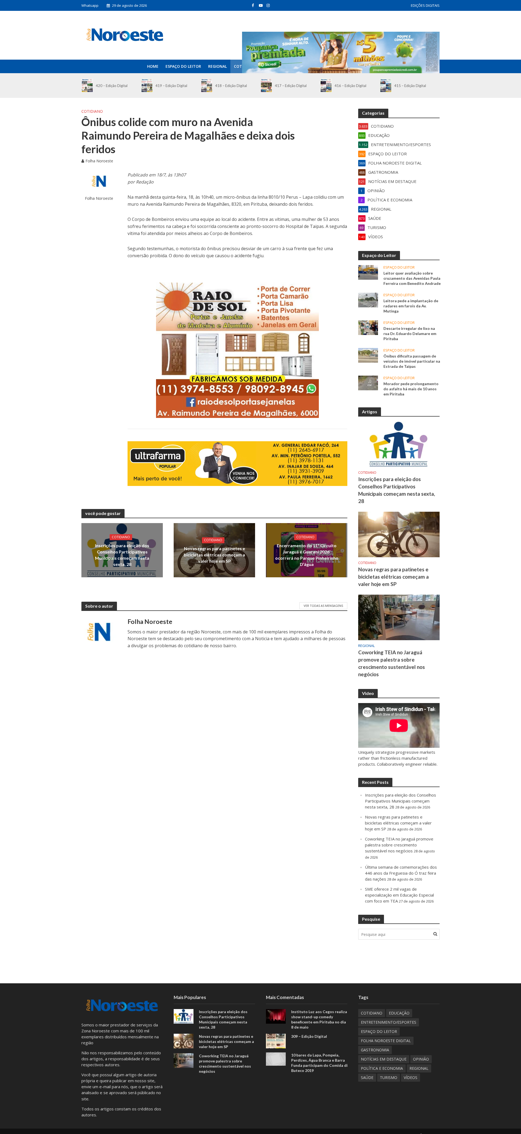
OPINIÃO (421, 1059)
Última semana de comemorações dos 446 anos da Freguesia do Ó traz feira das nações (401, 873)
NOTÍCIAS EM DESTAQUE (383, 1059)
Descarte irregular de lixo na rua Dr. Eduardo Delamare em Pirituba (409, 333)
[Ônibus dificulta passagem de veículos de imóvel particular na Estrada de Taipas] (368, 354)
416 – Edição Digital (350, 85)
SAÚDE (367, 1077)
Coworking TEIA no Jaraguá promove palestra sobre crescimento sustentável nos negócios (391, 663)
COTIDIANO (92, 111)
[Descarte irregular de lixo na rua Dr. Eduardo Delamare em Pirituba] (368, 327)
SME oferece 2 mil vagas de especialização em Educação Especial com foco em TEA (399, 895)
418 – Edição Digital (231, 85)
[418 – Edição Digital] (206, 85)
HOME (152, 66)
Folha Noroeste (99, 160)
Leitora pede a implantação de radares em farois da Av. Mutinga (410, 305)
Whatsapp (90, 5)
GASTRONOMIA (375, 1049)
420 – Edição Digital (112, 85)
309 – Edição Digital (309, 1036)
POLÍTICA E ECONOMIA (382, 1068)
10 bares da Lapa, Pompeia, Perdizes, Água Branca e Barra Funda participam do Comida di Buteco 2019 (319, 1063)
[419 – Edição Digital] (147, 85)
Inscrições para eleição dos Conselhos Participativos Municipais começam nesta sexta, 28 (122, 555)
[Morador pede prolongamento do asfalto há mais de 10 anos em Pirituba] (368, 382)
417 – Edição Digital (291, 85)
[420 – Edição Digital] (87, 85)
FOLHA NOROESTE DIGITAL (386, 1040)
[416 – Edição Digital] (326, 85)
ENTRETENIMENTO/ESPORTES (388, 1022)
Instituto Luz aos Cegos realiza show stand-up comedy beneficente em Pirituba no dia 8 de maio (319, 1019)
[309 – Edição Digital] (276, 1040)
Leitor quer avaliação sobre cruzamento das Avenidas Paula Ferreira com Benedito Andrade (412, 278)
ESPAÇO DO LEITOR (183, 66)
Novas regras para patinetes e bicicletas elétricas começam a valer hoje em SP (214, 554)
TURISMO (388, 1077)
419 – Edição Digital (171, 85)
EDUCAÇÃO (399, 1013)
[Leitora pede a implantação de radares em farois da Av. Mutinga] (368, 299)
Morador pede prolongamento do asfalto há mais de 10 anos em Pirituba (411, 388)
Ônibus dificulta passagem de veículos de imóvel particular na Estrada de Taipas (411, 361)
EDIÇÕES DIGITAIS (425, 5)
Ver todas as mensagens (323, 606)
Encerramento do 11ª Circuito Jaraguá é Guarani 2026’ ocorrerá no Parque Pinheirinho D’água (306, 555)
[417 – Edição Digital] (266, 85)
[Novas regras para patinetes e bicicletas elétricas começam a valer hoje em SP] (399, 534)
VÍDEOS (410, 1077)
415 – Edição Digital (410, 85)
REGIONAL (217, 66)
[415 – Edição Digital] (386, 85)
